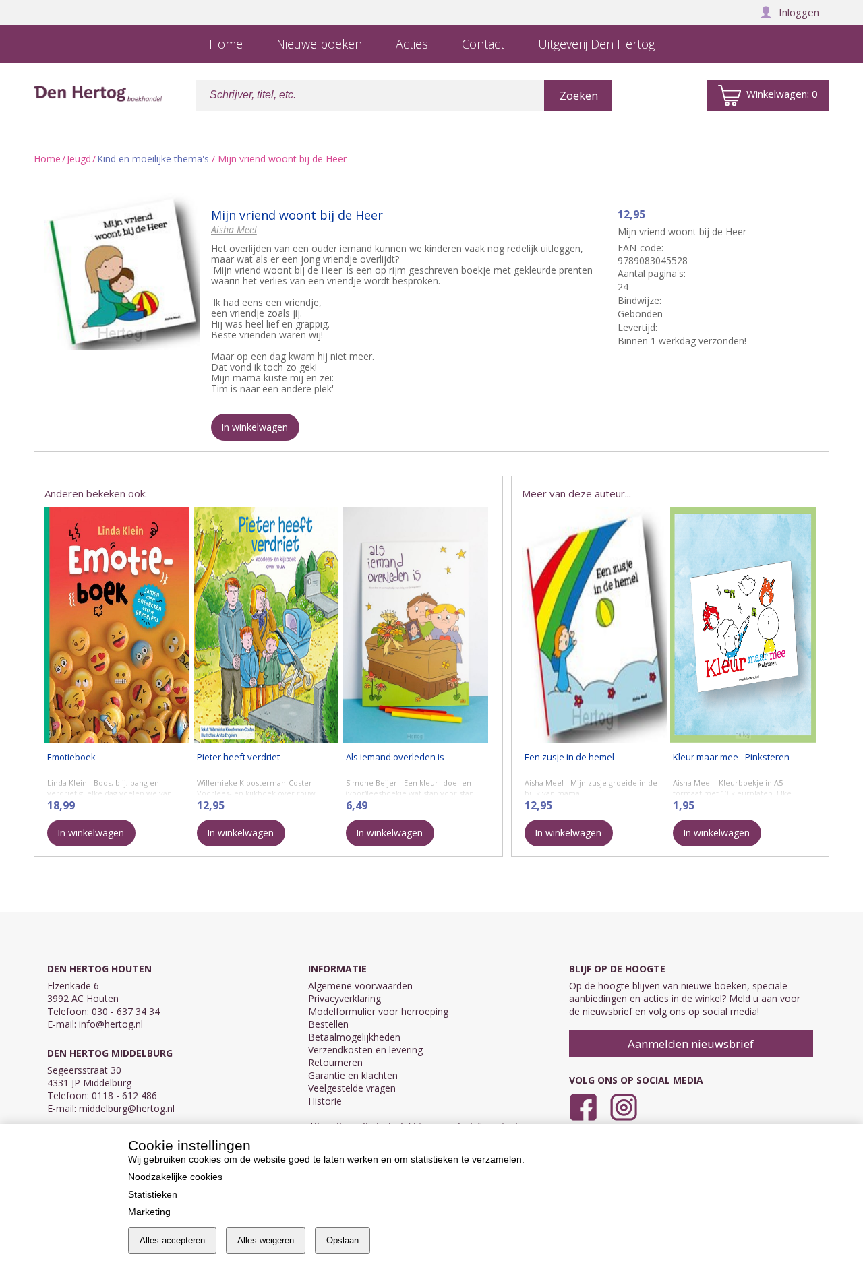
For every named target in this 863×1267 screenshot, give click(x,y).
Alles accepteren (172, 1240)
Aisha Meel (234, 229)
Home (47, 158)
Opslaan (342, 1240)
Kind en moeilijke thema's (153, 158)
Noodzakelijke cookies (175, 1176)
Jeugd (79, 158)
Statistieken (152, 1194)
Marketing (149, 1211)
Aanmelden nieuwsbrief (691, 1043)
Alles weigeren (265, 1240)
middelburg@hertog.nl (127, 1108)
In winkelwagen (254, 427)
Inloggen (799, 12)
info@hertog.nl (111, 1024)
